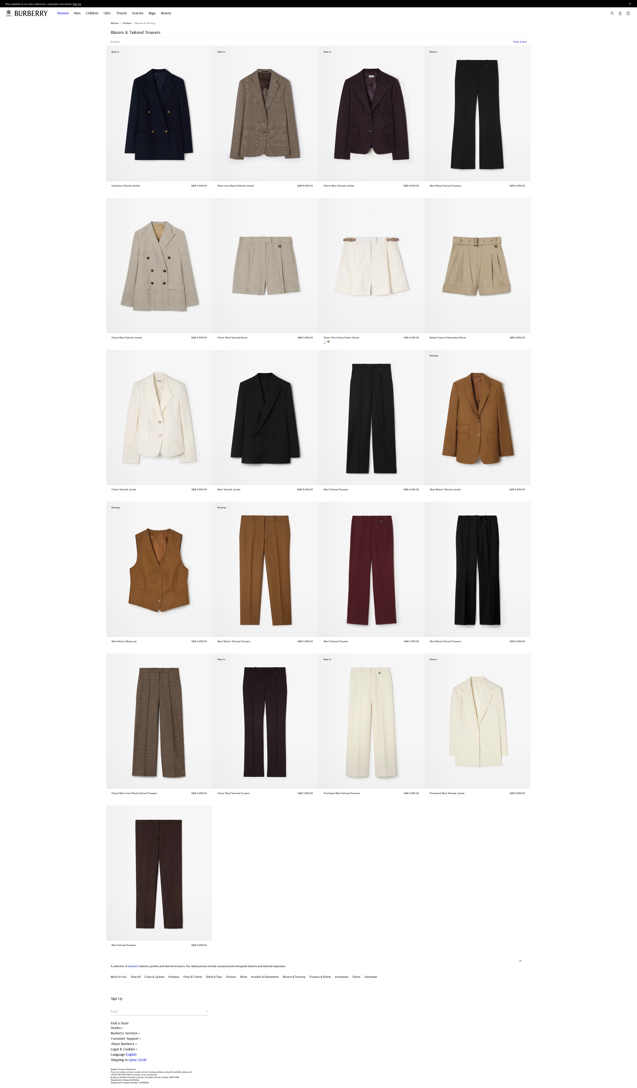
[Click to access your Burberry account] (620, 13)
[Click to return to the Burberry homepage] (33, 13)
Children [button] (92, 13)
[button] (77, 4)
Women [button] (63, 13)
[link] (115, 23)
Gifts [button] (107, 13)
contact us (138, 1074)
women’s (133, 966)
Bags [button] (152, 13)
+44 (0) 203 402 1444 (121, 1074)
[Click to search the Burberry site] (612, 13)
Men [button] (77, 13)
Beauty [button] (166, 13)
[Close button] (630, 3)
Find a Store (120, 1023)
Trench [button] (121, 13)
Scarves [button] (137, 13)
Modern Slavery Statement (123, 1069)
